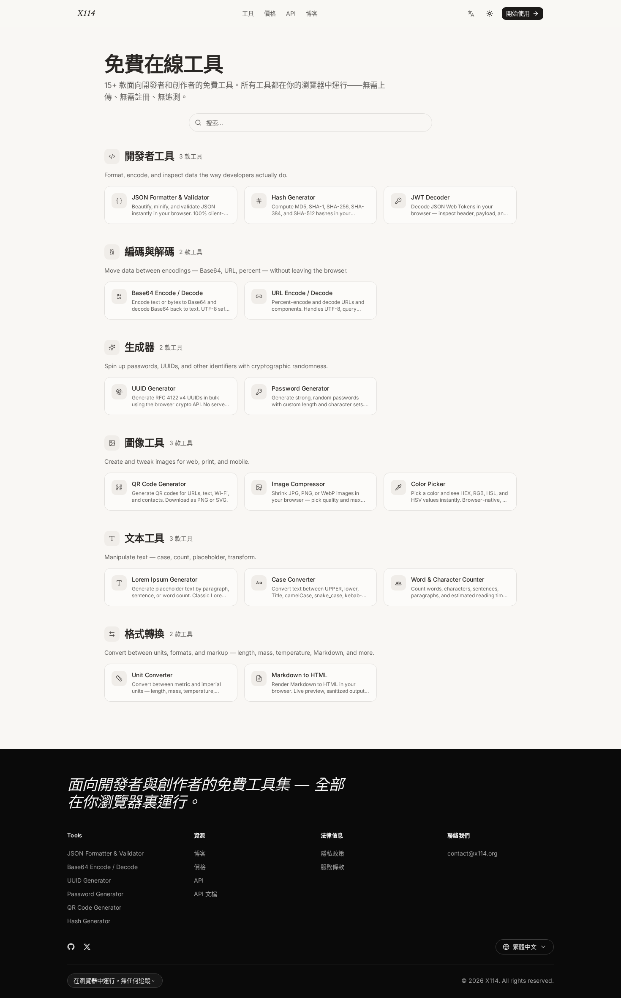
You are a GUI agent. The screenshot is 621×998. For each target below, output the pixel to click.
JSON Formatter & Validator (105, 853)
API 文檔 (205, 893)
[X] (87, 947)
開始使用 (518, 13)
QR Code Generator (94, 907)
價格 (270, 13)
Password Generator (95, 893)
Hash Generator (88, 920)
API (291, 13)
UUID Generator (89, 880)
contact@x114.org (472, 853)
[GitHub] (71, 947)
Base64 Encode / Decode (102, 866)
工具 (248, 13)
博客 (312, 13)
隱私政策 (332, 853)
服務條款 (332, 866)
